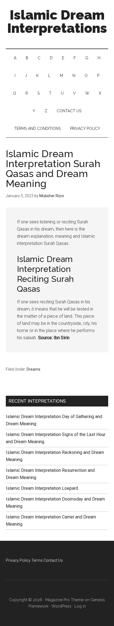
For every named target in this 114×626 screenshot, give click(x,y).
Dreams (33, 369)
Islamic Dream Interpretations (57, 21)
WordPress (61, 606)
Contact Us (53, 560)
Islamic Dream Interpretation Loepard (42, 488)
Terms (37, 560)
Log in (80, 606)
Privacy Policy (18, 560)
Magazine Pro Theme (64, 600)
